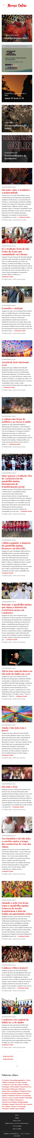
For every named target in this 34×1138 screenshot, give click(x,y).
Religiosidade (23, 1102)
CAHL (19, 1082)
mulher (22, 1098)
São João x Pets (9, 786)
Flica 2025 (9, 67)
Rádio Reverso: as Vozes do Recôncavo (17, 1123)
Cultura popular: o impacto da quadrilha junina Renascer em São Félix (16, 545)
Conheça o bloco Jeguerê (15, 967)
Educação (14, 1089)
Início (17, 1115)
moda (16, 1098)
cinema (24, 1082)
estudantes (15, 1091)
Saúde (12, 1104)
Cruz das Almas (16, 1085)
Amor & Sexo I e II (14, 98)
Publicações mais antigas (8, 1057)
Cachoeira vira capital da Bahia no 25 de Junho (15, 1021)
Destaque (6, 1087)
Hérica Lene (7, 220)
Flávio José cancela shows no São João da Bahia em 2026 (17, 672)
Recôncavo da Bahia (10, 1102)
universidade (20, 1109)
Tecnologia (22, 1106)
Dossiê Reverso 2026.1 (11, 35)
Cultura (26, 1085)
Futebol (26, 1093)
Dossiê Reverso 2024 (11, 122)
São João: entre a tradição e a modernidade (16, 191)
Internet (19, 1096)
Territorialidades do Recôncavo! (15, 157)
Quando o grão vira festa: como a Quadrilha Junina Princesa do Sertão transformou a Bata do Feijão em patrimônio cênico (17, 908)
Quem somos (17, 1120)
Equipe (17, 1118)
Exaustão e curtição (12, 308)
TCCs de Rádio (17, 1126)
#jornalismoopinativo (17, 1080)
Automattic (17, 1136)
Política (12, 1100)
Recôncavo (20, 1100)
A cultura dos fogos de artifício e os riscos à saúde (16, 420)
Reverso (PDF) (17, 1129)
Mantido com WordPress (11, 1133)
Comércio (6, 1085)
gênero (5, 1096)
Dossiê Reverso (25, 1087)
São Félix (19, 1104)
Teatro (14, 1106)
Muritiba (29, 1098)
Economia (6, 1089)
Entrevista (6, 1091)
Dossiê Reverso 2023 (11, 153)
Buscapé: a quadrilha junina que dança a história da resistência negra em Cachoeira (17, 608)
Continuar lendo (24, 217)
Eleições (22, 1089)
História (12, 1096)
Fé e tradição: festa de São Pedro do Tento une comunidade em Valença (15, 251)
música (5, 1100)
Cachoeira (11, 1082)
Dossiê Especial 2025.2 (11, 65)
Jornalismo (27, 1096)
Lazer (11, 1098)
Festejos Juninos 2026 (15, 37)
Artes (28, 1080)
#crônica (6, 1080)
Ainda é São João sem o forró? (14, 729)
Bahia (5, 1082)
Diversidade (15, 1087)
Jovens (5, 1098)
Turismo (6, 1109)
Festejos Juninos (16, 1093)
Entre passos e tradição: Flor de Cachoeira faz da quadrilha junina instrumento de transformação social (17, 481)
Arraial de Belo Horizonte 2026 (15, 363)
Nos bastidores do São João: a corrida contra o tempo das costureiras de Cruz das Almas (16, 842)
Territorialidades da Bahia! (15, 127)
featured (23, 1091)
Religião (6, 1104)
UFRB (12, 1109)
